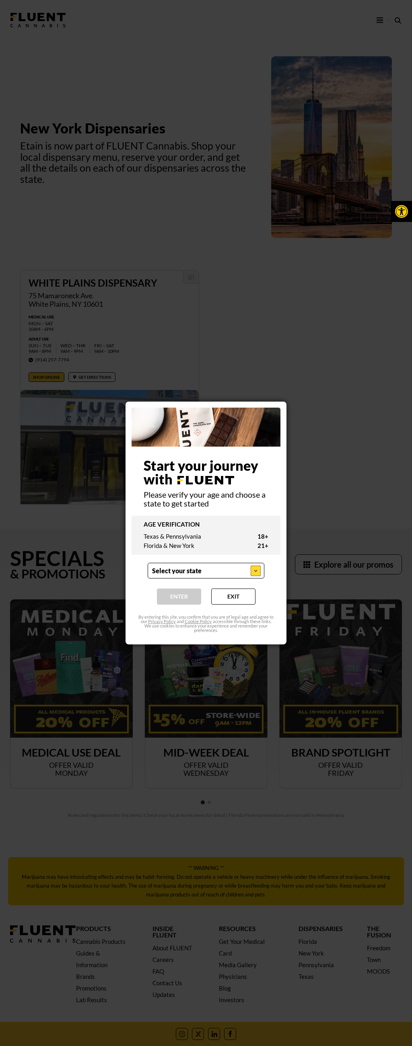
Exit (233, 596)
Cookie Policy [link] (198, 621)
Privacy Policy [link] (162, 621)
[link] (401, 211)
